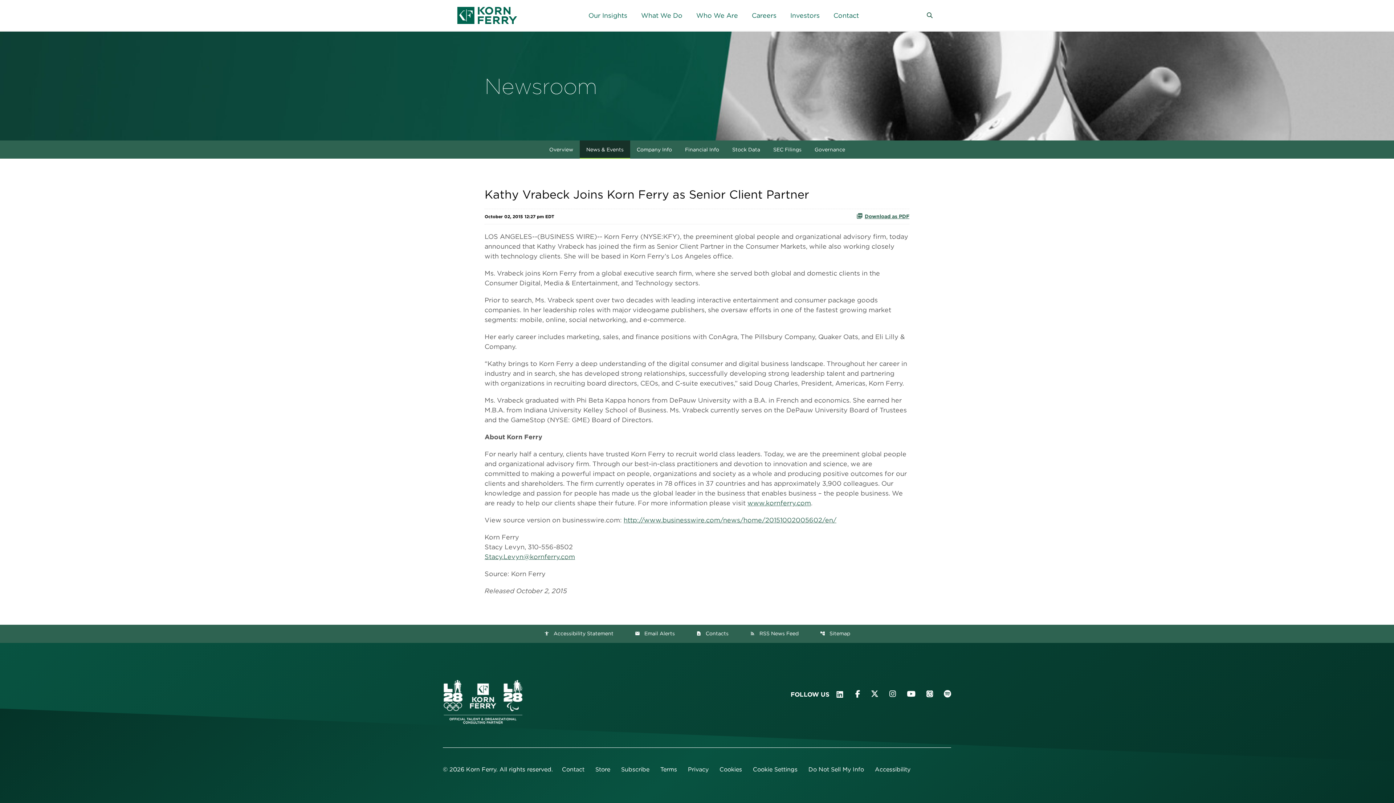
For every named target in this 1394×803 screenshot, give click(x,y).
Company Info (654, 149)
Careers (764, 15)
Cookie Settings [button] (775, 769)
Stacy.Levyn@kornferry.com (530, 557)
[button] (930, 16)
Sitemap (835, 633)
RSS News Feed (774, 633)
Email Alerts (655, 633)
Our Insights (607, 15)
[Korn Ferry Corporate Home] (487, 15)
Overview (561, 149)
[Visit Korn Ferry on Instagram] (892, 694)
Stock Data (746, 149)
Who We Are (717, 15)
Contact (846, 15)
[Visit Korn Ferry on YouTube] (911, 694)
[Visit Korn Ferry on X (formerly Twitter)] (875, 694)
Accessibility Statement (579, 633)
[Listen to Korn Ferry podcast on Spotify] (947, 694)
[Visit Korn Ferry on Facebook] (857, 694)
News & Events (605, 149)
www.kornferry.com (779, 503)
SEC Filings (787, 149)
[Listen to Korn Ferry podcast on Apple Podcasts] (929, 694)
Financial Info (702, 149)
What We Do (661, 15)
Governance (830, 149)
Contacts (712, 633)
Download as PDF (887, 216)
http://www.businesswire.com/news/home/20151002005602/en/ (730, 520)
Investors (805, 15)
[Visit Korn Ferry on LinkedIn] (839, 694)
